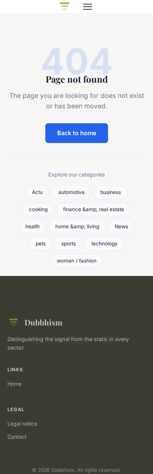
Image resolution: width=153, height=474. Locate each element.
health (32, 226)
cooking (38, 209)
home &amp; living (77, 226)
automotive (71, 192)
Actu (37, 192)
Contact (17, 436)
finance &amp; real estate (93, 209)
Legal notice (22, 423)
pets (41, 243)
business (110, 192)
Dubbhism (43, 322)
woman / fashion (77, 261)
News (121, 226)
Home (14, 384)
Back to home (76, 133)
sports (68, 243)
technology (104, 243)
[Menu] (87, 7)
